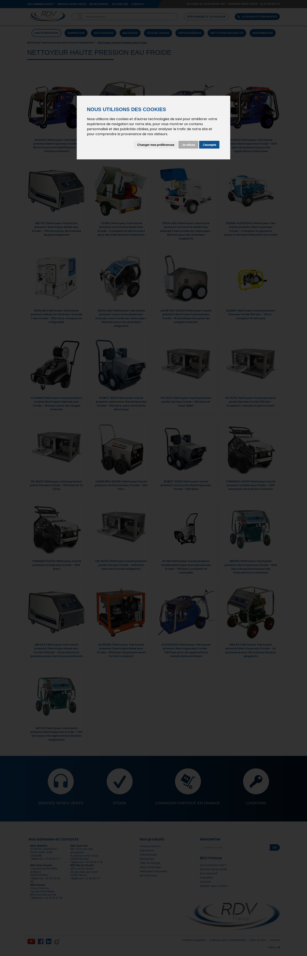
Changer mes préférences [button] (155, 144)
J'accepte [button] (209, 144)
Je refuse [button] (188, 144)
